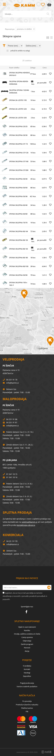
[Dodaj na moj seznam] (50, 73)
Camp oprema (27, 637)
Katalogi (27, 672)
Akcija (27, 651)
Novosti (27, 647)
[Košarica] (49, 4)
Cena (45, 67)
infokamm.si (12, 383)
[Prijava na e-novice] (48, 587)
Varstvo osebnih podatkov (27, 686)
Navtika (27, 630)
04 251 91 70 (11, 379)
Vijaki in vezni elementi (27, 627)
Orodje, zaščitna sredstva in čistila (27, 634)
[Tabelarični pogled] (51, 37)
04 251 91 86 (11, 419)
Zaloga (32, 67)
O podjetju (27, 666)
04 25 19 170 (11, 541)
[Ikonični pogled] (47, 37)
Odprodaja (27, 641)
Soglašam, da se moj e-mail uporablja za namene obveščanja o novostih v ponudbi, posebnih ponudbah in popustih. (25, 596)
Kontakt (27, 669)
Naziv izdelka (14, 67)
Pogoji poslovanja (27, 683)
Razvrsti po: (10, 29)
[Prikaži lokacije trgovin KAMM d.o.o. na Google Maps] (27, 321)
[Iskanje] (48, 14)
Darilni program (27, 644)
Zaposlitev (27, 676)
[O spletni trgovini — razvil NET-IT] (46, 752)
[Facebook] (27, 612)
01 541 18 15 (11, 474)
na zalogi (26, 51)
